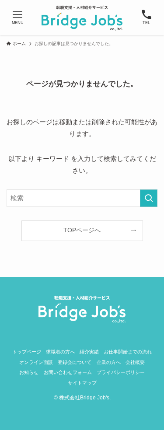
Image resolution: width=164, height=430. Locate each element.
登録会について (74, 362)
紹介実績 (89, 351)
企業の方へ (109, 362)
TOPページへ (82, 230)
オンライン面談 (36, 362)
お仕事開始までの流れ (128, 351)
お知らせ (28, 372)
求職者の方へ (60, 351)
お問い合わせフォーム (68, 372)
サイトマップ (82, 382)
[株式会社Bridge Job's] (82, 17)
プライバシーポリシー (121, 372)
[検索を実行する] (148, 198)
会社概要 (135, 362)
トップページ (26, 351)
